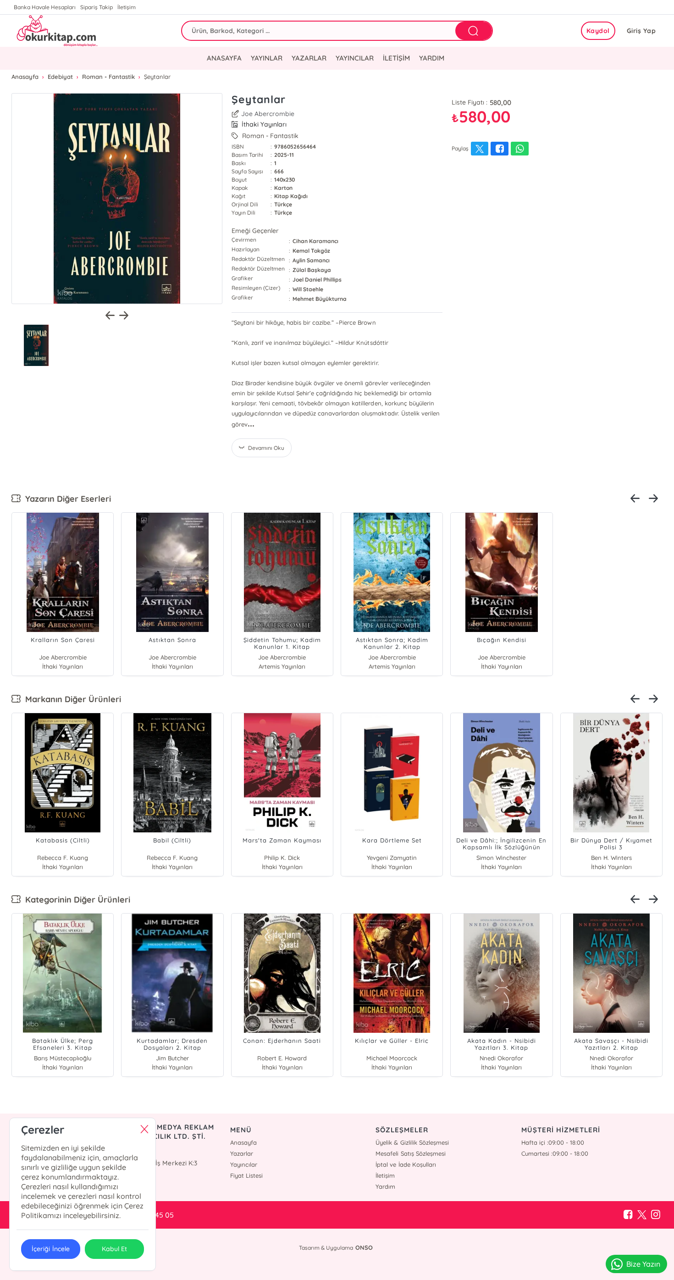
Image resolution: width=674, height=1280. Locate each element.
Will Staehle (308, 289)
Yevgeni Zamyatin (392, 857)
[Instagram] (656, 1215)
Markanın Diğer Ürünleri (71, 699)
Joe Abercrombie (267, 113)
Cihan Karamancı (315, 241)
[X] (642, 1215)
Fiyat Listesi (246, 1175)
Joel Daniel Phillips (317, 279)
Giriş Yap (641, 31)
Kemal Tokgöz (311, 250)
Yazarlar (241, 1153)
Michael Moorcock (391, 1058)
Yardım (385, 1186)
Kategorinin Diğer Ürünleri (75, 899)
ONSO (364, 1247)
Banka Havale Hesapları (45, 7)
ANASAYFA (224, 58)
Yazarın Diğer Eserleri (66, 498)
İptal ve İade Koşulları (406, 1164)
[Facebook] (628, 1215)
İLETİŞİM (396, 58)
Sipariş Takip (96, 7)
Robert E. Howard (282, 1058)
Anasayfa (243, 1142)
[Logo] (56, 31)
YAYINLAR (266, 58)
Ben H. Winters (611, 857)
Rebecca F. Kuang (62, 857)
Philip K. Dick (282, 857)
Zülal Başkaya (312, 269)
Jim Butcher (172, 1058)
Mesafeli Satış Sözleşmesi (410, 1153)
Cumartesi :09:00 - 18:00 (554, 1153)
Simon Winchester (501, 857)
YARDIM (431, 58)
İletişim (126, 7)
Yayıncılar (243, 1164)
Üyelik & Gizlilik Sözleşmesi (412, 1142)
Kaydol (598, 31)
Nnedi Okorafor (501, 1058)
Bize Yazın (643, 1264)
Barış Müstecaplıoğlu (62, 1058)
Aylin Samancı (311, 260)
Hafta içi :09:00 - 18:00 (552, 1142)
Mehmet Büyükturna (320, 298)
